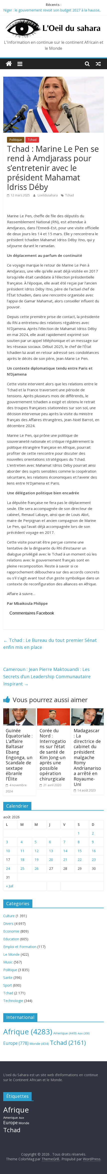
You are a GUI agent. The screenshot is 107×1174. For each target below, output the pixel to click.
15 (80, 850)
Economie (11, 931)
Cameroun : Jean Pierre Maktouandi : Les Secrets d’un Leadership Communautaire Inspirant (47, 676)
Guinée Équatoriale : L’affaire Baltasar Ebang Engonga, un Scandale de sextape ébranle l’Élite (19, 754)
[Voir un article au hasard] (98, 63)
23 (94, 859)
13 (51, 850)
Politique (15, 140)
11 (22, 850)
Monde (39, 1043)
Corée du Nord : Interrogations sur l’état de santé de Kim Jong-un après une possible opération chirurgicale (53, 754)
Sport (7, 985)
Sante (7, 977)
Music (8, 962)
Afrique (27, 1032)
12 (37, 850)
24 (8, 868)
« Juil (9, 886)
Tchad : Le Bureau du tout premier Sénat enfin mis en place (50, 643)
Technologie (13, 1000)
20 (51, 859)
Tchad (32, 140)
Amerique (65, 1033)
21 (65, 859)
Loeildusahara (48, 195)
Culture (9, 915)
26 (37, 868)
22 (80, 859)
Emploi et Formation (19, 946)
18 (22, 859)
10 (8, 850)
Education (11, 939)
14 (65, 850)
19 (37, 859)
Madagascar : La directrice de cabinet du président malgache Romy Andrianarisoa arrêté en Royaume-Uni (87, 757)
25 (22, 868)
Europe (16, 1043)
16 (94, 850)
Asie (84, 1033)
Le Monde (11, 954)
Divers (8, 923)
